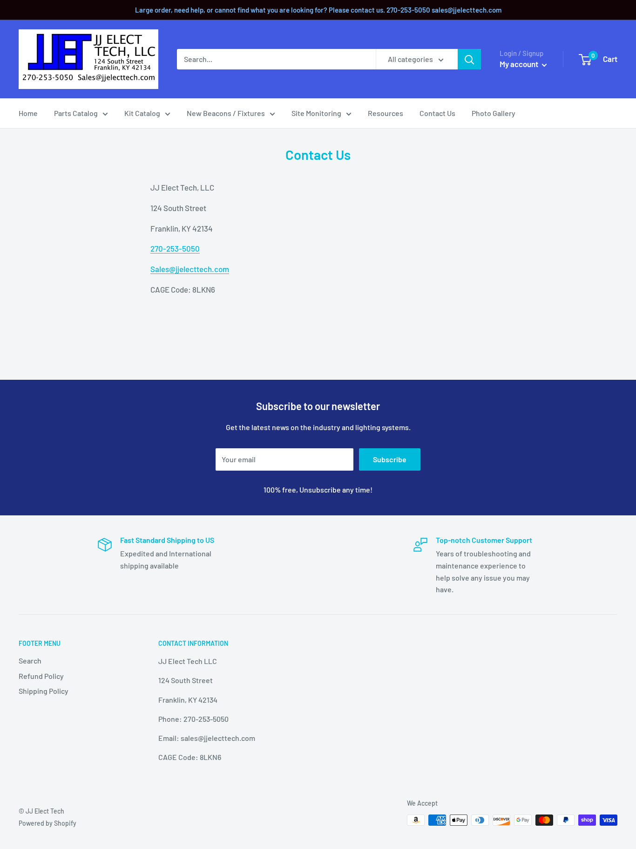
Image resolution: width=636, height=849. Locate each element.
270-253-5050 (175, 248)
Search (30, 660)
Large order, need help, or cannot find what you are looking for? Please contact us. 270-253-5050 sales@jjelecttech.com (318, 10)
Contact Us (437, 113)
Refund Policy (41, 675)
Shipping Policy (43, 690)
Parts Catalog (76, 113)
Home (28, 113)
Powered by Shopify (47, 823)
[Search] (469, 59)
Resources (385, 113)
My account (520, 63)
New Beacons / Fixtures (226, 113)
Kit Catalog (142, 113)
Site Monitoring (316, 113)
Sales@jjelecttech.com (189, 269)
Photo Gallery (493, 113)
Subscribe (389, 459)
